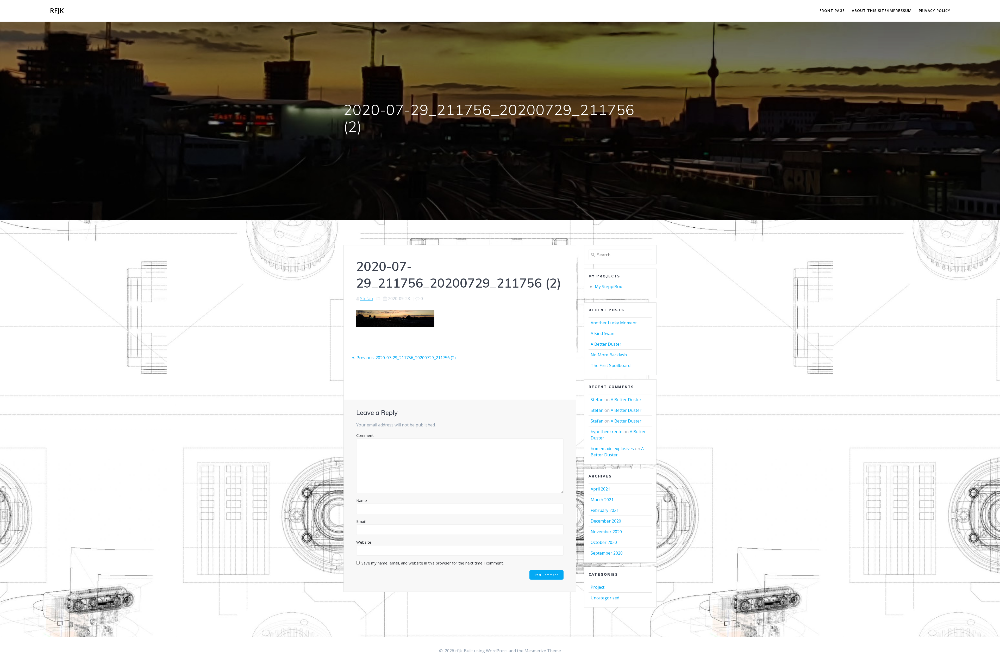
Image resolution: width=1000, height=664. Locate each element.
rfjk (57, 10)
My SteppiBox (608, 286)
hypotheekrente (606, 432)
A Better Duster (606, 344)
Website (363, 542)
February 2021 (605, 510)
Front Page (832, 10)
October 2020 (604, 542)
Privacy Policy (934, 10)
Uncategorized (605, 598)
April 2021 (600, 489)
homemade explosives (612, 448)
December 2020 (606, 521)
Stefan (366, 298)
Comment (365, 435)
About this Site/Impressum (882, 10)
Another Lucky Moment (614, 323)
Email (361, 521)
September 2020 (607, 553)
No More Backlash (609, 355)
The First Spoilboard (610, 365)
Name (361, 500)
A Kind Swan (602, 333)
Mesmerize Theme (542, 651)
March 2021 (602, 499)
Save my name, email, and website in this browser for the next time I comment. (432, 563)
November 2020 (606, 532)
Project (597, 587)
